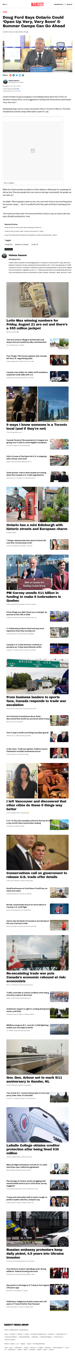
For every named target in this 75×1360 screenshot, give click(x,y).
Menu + (5, 4)
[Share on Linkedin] (14, 75)
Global (29, 1343)
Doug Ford (20, 97)
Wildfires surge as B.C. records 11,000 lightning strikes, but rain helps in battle (27, 1026)
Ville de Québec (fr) (58, 1347)
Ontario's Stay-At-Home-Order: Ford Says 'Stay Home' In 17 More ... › (25, 231)
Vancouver (33, 1347)
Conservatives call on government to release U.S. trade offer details (36, 875)
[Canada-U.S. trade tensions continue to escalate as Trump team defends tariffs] (59, 648)
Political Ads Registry (46, 1337)
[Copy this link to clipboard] (23, 75)
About (6, 1334)
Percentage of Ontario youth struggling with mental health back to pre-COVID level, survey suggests (26, 1183)
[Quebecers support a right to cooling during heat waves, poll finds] (59, 1013)
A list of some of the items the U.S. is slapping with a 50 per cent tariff (26, 457)
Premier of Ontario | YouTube (12, 71)
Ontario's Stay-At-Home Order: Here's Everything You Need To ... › (24, 227)
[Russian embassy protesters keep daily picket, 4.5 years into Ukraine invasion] (37, 1229)
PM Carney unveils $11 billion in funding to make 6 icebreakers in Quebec (33, 596)
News (5, 12)
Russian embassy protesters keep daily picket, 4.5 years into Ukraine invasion (35, 1253)
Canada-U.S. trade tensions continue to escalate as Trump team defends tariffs (24, 646)
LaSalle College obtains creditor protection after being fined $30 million (33, 1149)
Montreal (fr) (18, 1347)
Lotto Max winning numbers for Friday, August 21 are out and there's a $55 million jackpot (36, 324)
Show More (8, 249)
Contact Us (51, 1334)
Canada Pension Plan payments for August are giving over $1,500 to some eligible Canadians (27, 441)
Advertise (12, 1334)
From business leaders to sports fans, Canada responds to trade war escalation (36, 701)
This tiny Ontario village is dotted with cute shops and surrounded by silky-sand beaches (26, 341)
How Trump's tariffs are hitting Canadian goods (27, 733)
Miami (25, 1349)
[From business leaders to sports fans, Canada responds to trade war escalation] (37, 676)
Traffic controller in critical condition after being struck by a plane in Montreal (27, 994)
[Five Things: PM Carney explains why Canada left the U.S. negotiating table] (59, 360)
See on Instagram (9, 183)
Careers (27, 1334)
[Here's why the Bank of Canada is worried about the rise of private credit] (59, 925)
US (17, 1343)
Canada (12, 1343)
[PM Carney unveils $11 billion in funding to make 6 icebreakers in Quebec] (37, 572)
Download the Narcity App (38, 1334)
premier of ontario (22, 244)
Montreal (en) (12, 1349)
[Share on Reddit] (10, 75)
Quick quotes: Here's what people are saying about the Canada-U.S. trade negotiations (26, 474)
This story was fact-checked (10, 88)
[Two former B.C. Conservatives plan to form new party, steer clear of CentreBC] (59, 1097)
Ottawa (26, 1347)
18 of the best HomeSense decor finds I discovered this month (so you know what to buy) (28, 717)
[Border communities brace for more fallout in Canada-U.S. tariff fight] (59, 908)
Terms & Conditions (10, 1339)
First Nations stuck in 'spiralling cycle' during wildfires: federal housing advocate (26, 1270)
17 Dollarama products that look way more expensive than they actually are (25, 629)
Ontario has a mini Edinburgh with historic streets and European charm (36, 527)
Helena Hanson (14, 80)
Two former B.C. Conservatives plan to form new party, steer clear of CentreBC (27, 1094)
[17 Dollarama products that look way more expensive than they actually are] (59, 632)
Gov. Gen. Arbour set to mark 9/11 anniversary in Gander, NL (34, 1079)
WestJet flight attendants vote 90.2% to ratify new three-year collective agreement (26, 1166)
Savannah (32, 1349)
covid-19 (34, 244)
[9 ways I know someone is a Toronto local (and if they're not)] (37, 404)
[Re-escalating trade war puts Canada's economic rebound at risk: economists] (37, 953)
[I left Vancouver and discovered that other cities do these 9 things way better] (37, 780)
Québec (23, 1343)
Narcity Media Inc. (24, 1330)
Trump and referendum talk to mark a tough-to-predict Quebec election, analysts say (27, 1198)
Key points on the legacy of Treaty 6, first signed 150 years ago (27, 1286)
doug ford (8, 244)
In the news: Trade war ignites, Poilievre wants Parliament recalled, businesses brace (27, 750)
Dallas (19, 1349)
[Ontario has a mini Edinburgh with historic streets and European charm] (37, 504)
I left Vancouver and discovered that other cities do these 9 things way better (36, 805)
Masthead (35, 1337)
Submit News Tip (61, 1334)
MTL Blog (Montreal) (39, 1343)
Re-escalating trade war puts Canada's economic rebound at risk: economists (36, 977)
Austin (45, 1349)
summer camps (12, 204)
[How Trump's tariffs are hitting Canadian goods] (59, 736)
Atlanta (39, 1349)
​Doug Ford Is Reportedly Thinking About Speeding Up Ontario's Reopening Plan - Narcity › (31, 235)
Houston (51, 1349)
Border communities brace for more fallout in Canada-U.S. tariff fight (26, 906)
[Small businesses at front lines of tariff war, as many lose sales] (59, 892)
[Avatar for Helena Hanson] (4, 255)
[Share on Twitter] (17, 75)
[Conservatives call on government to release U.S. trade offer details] (37, 852)
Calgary (40, 1347)
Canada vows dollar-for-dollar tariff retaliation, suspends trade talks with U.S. (27, 373)
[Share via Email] (20, 75)
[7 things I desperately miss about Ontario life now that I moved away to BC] (59, 544)
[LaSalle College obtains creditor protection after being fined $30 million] (37, 1125)
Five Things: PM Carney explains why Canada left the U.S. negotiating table (26, 357)
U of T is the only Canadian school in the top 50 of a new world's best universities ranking (28, 822)
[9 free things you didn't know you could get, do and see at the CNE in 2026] (59, 616)
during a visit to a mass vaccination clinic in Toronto (32, 109)
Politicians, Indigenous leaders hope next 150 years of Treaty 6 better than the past (26, 1302)
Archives (20, 1334)
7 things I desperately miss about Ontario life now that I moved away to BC (26, 541)
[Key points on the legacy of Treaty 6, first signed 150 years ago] (59, 1289)
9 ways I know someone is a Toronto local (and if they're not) (36, 426)
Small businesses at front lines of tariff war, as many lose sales (26, 889)
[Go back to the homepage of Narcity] (37, 4)
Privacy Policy (58, 1337)
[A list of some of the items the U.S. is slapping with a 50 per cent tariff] (59, 460)
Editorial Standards (24, 1337)
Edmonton (48, 1347)
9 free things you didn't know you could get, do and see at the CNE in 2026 (26, 613)
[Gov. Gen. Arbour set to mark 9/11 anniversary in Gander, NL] (37, 1057)
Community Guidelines (11, 1337)
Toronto (11, 1347)
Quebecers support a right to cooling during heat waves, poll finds (28, 1010)
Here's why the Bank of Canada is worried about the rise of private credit (27, 922)
